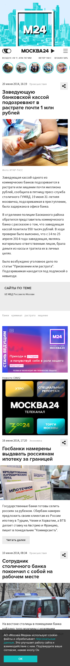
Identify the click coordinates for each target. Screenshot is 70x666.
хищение (43, 315)
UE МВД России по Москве (19, 294)
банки (5, 315)
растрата (30, 315)
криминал (16, 315)
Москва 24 (35, 51)
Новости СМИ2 (11, 377)
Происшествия (38, 84)
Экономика (35, 441)
